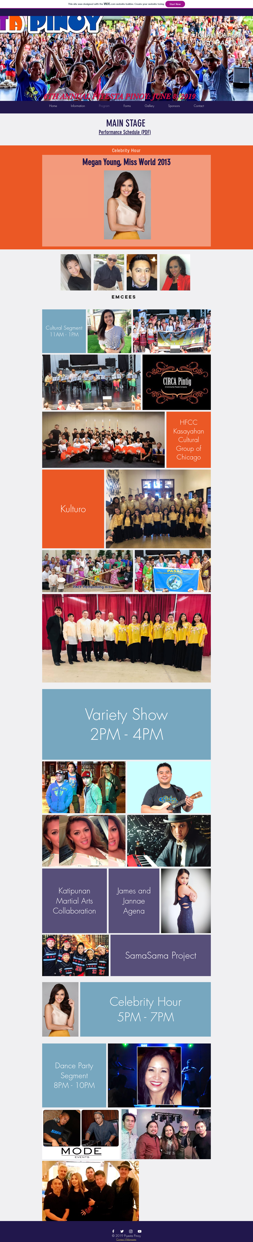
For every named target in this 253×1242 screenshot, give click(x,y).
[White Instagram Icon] (131, 1231)
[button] (76, 272)
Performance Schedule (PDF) (125, 132)
